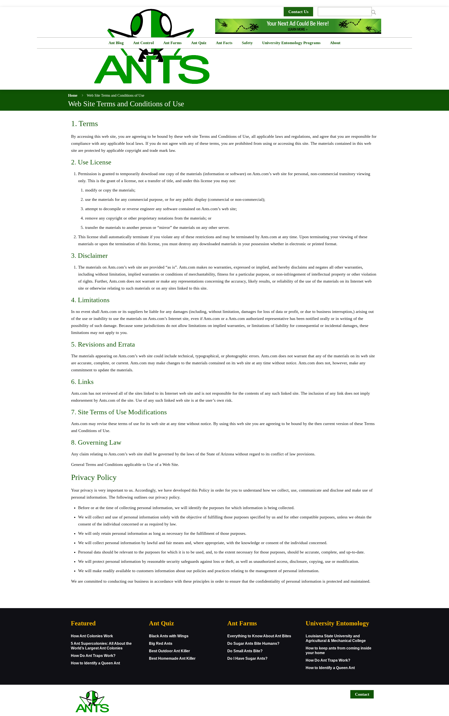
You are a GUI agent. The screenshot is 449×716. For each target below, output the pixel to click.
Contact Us (298, 11)
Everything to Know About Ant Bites (259, 636)
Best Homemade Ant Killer (172, 658)
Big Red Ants (160, 643)
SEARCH (371, 11)
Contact (362, 694)
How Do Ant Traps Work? (93, 656)
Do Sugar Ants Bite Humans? (253, 643)
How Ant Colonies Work (92, 636)
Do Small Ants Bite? (245, 651)
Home (72, 95)
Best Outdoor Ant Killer (169, 651)
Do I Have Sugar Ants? (247, 658)
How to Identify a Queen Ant (95, 663)
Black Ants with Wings (168, 636)
